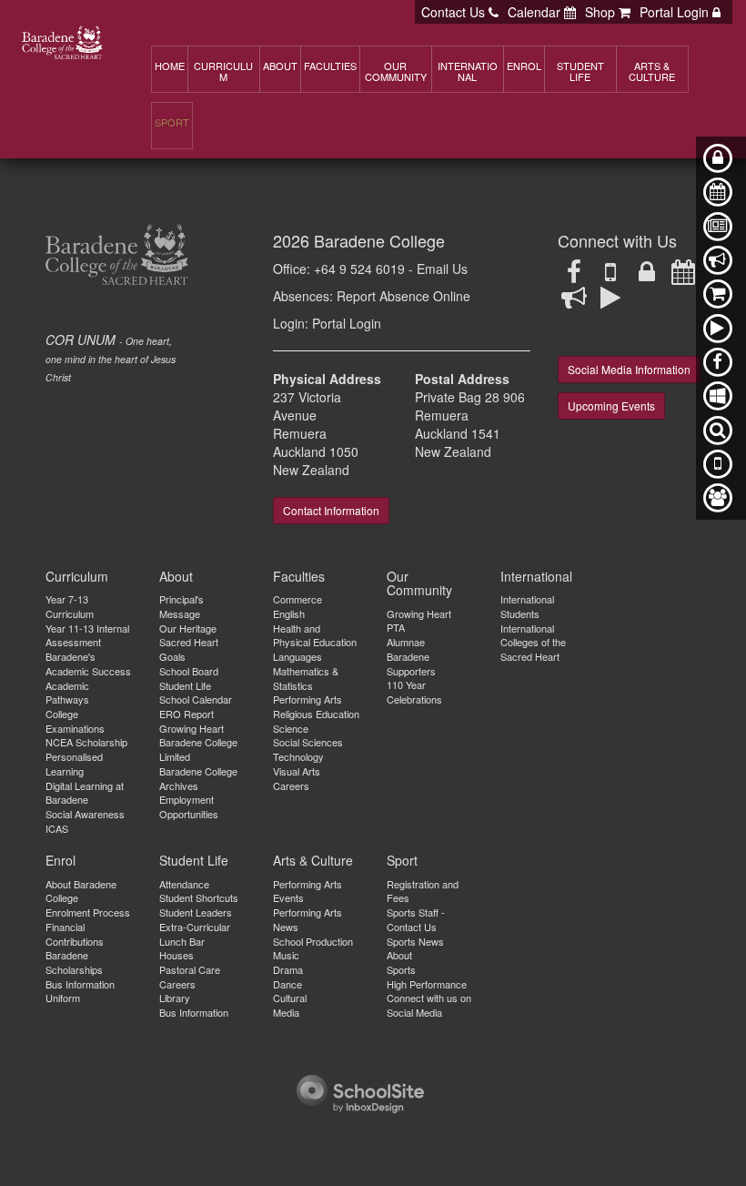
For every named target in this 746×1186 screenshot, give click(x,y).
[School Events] (683, 276)
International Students (527, 606)
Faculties (299, 576)
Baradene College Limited (198, 749)
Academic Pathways (67, 692)
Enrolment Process (87, 912)
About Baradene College (80, 891)
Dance (287, 984)
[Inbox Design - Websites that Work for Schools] (360, 1091)
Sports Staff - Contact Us (416, 919)
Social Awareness (85, 813)
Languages (297, 656)
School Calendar (195, 699)
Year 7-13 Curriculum (69, 606)
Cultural (290, 997)
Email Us (442, 268)
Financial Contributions (74, 933)
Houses (176, 955)
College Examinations (75, 720)
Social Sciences (308, 742)
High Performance (427, 984)
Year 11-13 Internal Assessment (87, 635)
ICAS (56, 828)
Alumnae (406, 641)
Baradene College (379, 240)
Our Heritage (188, 628)
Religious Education (316, 713)
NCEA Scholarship (86, 742)
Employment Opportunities (188, 806)
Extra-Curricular (194, 926)
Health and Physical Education (315, 635)
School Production (313, 941)
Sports (401, 969)
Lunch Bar (182, 941)
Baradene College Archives (198, 778)
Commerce (297, 599)
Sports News (415, 941)
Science (290, 728)
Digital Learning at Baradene (84, 792)
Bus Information (80, 984)
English (289, 613)
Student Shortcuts (198, 897)
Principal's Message (181, 606)
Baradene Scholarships (74, 962)
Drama (288, 969)
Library (174, 997)
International (536, 576)
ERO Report (186, 713)
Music (286, 955)
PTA (396, 627)
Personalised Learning (74, 763)
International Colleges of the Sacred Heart (533, 642)
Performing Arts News (307, 919)
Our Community (419, 583)
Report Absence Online (403, 296)
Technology (298, 756)
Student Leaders (195, 912)
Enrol (60, 860)
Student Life (185, 685)
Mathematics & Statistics (305, 678)
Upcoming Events (611, 405)
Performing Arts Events (307, 891)
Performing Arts (307, 699)
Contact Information (331, 510)
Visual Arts (296, 771)
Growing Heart (191, 728)
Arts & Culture (313, 860)
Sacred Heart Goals (188, 649)
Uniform (62, 997)
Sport (402, 860)
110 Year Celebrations (414, 691)
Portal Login (346, 323)
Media (286, 1012)
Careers (291, 785)
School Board (188, 671)
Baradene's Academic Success (88, 663)
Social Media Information (629, 369)
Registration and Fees (423, 891)
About (176, 576)
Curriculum (76, 576)
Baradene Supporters (411, 663)
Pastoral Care (189, 969)
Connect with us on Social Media (429, 1004)
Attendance (184, 884)
